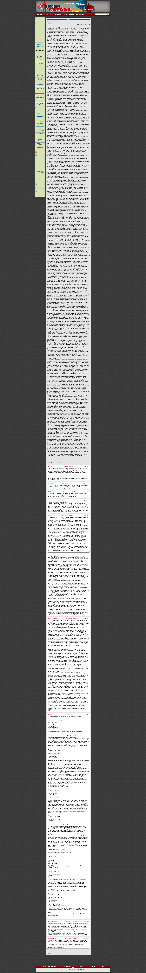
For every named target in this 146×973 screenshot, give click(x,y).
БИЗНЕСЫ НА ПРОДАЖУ (40, 139)
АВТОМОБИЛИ (40, 136)
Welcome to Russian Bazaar (44, 14)
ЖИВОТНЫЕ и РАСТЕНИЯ (40, 144)
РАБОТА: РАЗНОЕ (40, 126)
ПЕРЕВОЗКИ (40, 63)
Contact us (71, 14)
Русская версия (57, 14)
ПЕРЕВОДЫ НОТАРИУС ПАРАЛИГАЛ (40, 58)
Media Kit (81, 14)
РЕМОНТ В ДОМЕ (40, 68)
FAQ (77, 14)
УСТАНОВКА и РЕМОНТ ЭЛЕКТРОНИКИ (39, 74)
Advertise (64, 14)
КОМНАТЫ (39, 113)
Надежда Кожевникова (83, 24)
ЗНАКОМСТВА (40, 133)
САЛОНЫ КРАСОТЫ (39, 93)
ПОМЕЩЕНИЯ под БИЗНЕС (40, 122)
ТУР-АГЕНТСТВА (40, 88)
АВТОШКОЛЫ (40, 84)
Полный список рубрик (40, 148)
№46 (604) (49, 23)
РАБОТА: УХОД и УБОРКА (40, 129)
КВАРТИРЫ (40, 116)
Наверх (49, 953)
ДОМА (40, 119)
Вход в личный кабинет (69, 3)
